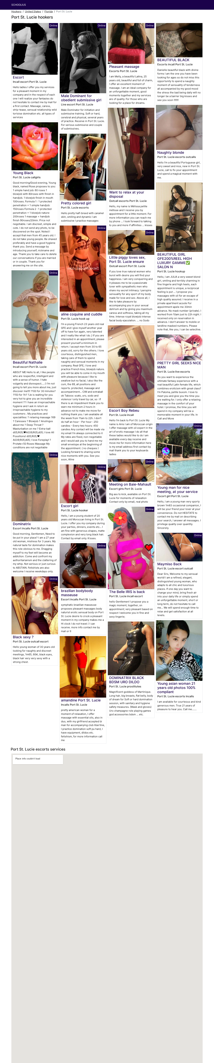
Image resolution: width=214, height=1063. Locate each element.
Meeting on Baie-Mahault (130, 484)
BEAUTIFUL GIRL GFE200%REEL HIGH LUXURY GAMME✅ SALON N (174, 260)
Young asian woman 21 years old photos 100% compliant (176, 687)
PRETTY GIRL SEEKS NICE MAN (179, 365)
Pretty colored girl (76, 203)
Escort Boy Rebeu (124, 410)
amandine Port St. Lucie (81, 700)
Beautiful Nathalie (27, 362)
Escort (18, 77)
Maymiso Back (169, 564)
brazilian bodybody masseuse (77, 593)
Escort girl (69, 506)
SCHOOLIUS (18, 4)
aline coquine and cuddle (81, 314)
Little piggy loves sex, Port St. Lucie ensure (127, 259)
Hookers (16, 11)
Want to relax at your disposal (126, 194)
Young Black (23, 173)
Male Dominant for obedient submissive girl (81, 98)
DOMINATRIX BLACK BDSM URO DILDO (126, 680)
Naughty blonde (170, 152)
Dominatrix (22, 524)
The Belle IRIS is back (127, 592)
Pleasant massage (124, 66)
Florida (48, 11)
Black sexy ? (23, 637)
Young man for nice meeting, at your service (177, 489)
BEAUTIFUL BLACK (173, 60)
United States (33, 11)
